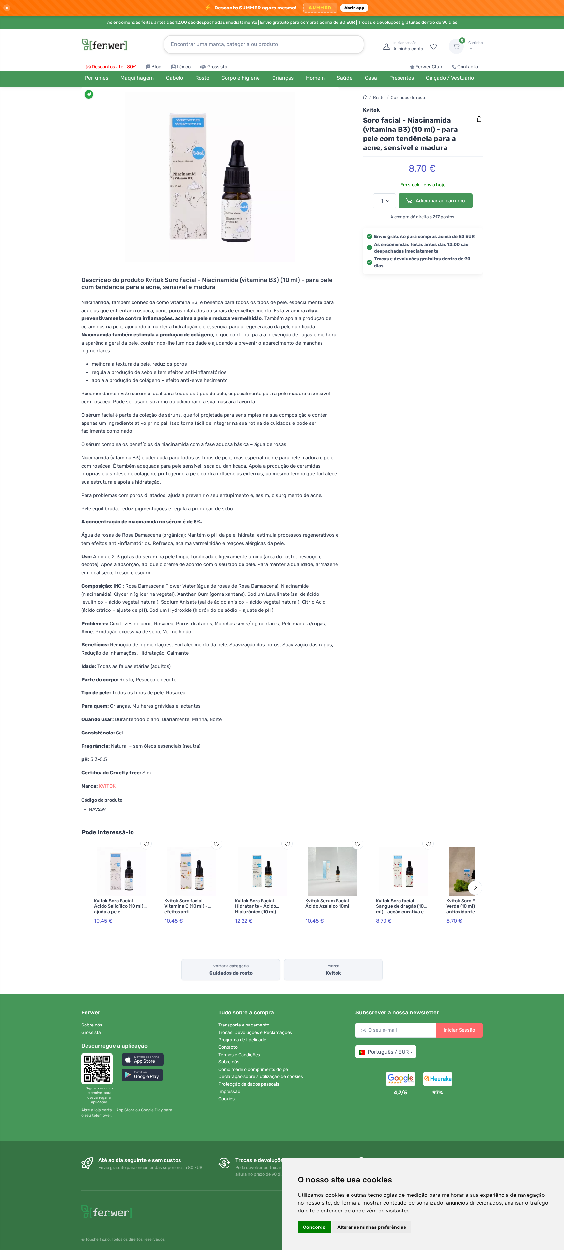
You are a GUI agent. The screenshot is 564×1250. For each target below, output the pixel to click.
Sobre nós (91, 1025)
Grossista (217, 66)
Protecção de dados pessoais (248, 1084)
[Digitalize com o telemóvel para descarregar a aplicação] (99, 1068)
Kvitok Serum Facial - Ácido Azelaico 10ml (329, 903)
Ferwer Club (428, 66)
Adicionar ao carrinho (440, 201)
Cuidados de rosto (408, 97)
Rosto (378, 97)
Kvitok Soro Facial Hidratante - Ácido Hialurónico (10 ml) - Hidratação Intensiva (258, 909)
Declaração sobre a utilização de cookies (260, 1076)
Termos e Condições (239, 1054)
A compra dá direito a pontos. (422, 216)
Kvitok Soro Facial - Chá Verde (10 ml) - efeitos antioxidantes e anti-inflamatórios (472, 909)
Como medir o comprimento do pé (253, 1069)
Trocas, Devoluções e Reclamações (255, 1032)
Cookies (226, 1099)
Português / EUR (388, 1052)
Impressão (229, 1091)
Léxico (184, 66)
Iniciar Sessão (459, 1030)
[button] (143, 1059)
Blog (156, 66)
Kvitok (371, 110)
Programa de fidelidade (242, 1039)
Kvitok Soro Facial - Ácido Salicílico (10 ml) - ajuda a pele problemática (120, 909)
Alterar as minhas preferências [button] (371, 1227)
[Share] (479, 119)
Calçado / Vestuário (450, 78)
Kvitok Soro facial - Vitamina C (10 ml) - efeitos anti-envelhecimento (186, 909)
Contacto (467, 66)
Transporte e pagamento (243, 1025)
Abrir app (354, 7)
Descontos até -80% (114, 66)
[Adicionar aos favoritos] (146, 844)
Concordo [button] (314, 1227)
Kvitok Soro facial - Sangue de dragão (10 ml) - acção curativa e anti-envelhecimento (400, 909)
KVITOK (107, 786)
